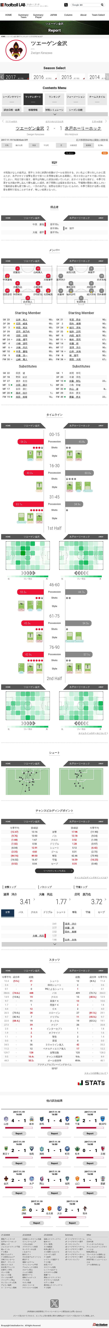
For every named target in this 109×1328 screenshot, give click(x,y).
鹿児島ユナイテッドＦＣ (53, 1285)
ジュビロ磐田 (27, 1272)
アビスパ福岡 (6, 1285)
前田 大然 (75, 359)
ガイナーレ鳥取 (50, 1267)
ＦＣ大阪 (47, 1262)
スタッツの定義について (95, 1073)
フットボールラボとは (95, 1244)
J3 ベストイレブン (72, 1260)
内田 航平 (75, 335)
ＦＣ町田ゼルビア (8, 1257)
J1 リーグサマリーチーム (75, 1239)
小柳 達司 (21, 343)
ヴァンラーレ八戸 (29, 1242)
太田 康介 (21, 385)
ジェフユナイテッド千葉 (10, 1247)
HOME (8, 15)
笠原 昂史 (75, 319)
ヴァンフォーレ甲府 (30, 1265)
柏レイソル (5, 1249)
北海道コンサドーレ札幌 (31, 1239)
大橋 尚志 (21, 347)
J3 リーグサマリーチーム (75, 1254)
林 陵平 (73, 355)
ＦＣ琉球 (47, 1288)
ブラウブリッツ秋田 (30, 1247)
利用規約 (31, 1312)
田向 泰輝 (75, 323)
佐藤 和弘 (75, 381)
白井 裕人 (21, 319)
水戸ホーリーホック (83, 128)
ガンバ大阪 (5, 1272)
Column (68, 15)
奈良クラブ (48, 1265)
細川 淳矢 (75, 327)
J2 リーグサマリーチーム (75, 1247)
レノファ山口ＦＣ (50, 1270)
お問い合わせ (76, 1312)
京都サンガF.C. (6, 1270)
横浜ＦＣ (25, 1260)
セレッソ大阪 (6, 1275)
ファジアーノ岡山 (8, 1280)
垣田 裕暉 (21, 397)
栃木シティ (26, 1254)
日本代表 (90, 1242)
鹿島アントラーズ (8, 1239)
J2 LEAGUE (26, 1235)
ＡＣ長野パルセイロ (51, 1252)
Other (89, 1235)
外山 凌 (73, 389)
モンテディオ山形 (29, 1249)
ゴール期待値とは (93, 1265)
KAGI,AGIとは (92, 1252)
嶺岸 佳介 (21, 393)
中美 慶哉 (21, 351)
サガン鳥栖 (26, 1283)
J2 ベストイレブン (72, 1252)
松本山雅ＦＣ (49, 1249)
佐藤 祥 (73, 343)
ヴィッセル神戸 (7, 1277)
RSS (104, 153)
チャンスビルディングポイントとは (90, 877)
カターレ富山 (27, 1270)
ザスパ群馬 (48, 1244)
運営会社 (66, 1312)
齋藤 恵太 (75, 397)
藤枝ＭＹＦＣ (27, 1275)
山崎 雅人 (21, 359)
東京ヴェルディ (7, 1254)
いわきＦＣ (26, 1252)
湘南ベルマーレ (28, 1262)
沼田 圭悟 (21, 335)
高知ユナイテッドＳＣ (52, 1277)
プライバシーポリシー (52, 1312)
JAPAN (53, 15)
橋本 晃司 (75, 339)
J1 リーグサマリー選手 (74, 1242)
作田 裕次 (21, 327)
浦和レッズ (5, 1244)
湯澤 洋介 (75, 347)
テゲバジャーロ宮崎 (30, 1288)
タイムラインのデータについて (92, 733)
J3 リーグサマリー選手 (74, 1257)
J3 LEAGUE (48, 1235)
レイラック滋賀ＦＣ (51, 1260)
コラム (89, 1239)
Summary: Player (38, 16)
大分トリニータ (28, 1285)
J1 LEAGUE (5, 1235)
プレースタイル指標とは (96, 1254)
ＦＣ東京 (4, 1252)
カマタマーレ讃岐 (50, 1272)
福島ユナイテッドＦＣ (52, 1239)
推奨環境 (39, 1312)
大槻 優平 (21, 339)
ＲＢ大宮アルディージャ (31, 1257)
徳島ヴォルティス (29, 1277)
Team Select (98, 15)
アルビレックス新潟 (30, 1267)
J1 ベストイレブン (72, 1244)
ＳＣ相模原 (48, 1247)
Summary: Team (23, 16)
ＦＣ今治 (25, 1280)
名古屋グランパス (8, 1267)
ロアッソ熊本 (49, 1283)
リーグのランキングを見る (54, 871)
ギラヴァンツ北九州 (51, 1280)
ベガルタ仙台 (27, 1244)
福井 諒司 (75, 331)
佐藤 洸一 (21, 355)
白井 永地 (75, 351)
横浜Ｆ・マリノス (8, 1262)
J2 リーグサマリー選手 (74, 1249)
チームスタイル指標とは (96, 1257)
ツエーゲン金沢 (30, 128)
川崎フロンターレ (8, 1260)
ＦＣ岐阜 (47, 1257)
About (83, 15)
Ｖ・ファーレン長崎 (8, 1288)
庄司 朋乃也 (23, 331)
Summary (69, 1235)
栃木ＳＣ (47, 1242)
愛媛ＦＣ (47, 1275)
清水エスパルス (7, 1265)
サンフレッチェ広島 (8, 1283)
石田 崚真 (21, 323)
